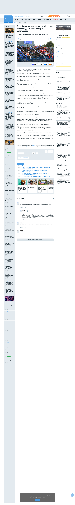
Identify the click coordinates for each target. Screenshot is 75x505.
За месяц (68, 37)
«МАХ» (33, 145)
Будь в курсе (9, 98)
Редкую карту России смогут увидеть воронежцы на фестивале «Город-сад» (9, 192)
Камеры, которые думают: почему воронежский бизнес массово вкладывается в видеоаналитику (9, 215)
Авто (7, 105)
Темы (61, 19)
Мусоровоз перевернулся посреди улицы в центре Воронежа (9, 276)
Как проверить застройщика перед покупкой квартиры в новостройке (9, 184)
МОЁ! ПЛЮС (55, 19)
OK (37, 500)
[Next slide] (54, 186)
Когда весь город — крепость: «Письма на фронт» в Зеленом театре (9, 291)
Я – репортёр (9, 152)
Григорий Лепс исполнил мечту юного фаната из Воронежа (9, 93)
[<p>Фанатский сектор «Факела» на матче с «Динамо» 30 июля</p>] (35, 51)
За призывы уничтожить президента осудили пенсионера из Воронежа (9, 176)
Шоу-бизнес (9, 91)
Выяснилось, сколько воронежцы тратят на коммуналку (9, 169)
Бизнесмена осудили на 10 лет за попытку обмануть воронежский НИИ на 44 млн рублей (9, 54)
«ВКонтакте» (29, 146)
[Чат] (72, 495)
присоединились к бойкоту (37, 137)
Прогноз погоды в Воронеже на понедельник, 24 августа (9, 344)
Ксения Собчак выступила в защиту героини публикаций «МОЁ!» (8, 200)
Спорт (15, 22)
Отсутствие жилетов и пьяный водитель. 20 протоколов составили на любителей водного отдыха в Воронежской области (9, 127)
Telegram (23, 146)
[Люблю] (26, 152)
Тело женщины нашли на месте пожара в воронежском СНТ (9, 223)
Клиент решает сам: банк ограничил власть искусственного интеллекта (9, 245)
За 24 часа (59, 37)
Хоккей (24, 22)
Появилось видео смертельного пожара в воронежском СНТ (9, 86)
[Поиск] (69, 20)
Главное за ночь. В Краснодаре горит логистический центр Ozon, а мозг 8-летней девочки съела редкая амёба (9, 315)
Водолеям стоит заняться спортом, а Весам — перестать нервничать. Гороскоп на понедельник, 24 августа (9, 336)
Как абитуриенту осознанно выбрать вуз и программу (9, 100)
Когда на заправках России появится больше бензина (9, 107)
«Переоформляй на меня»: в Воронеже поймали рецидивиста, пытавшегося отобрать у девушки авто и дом (9, 71)
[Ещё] (65, 20)
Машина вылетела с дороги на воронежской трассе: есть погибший (9, 237)
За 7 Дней (63, 37)
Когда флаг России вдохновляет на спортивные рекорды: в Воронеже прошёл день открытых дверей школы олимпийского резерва (9, 116)
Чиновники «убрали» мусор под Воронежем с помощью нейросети (9, 135)
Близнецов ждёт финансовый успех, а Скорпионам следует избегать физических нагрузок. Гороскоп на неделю (9, 305)
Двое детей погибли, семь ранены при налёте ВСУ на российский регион (9, 253)
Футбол (20, 22)
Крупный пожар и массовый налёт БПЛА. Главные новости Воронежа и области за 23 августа (9, 327)
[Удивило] (29, 152)
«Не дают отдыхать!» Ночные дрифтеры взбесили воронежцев (9, 283)
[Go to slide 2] (63, 30)
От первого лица (9, 41)
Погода (40, 19)
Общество (8, 133)
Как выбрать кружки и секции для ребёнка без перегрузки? (9, 148)
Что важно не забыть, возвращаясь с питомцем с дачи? (9, 36)
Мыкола (23, 210)
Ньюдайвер (22, 222)
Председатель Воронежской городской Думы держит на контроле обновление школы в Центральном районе (9, 45)
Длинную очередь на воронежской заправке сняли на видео (9, 207)
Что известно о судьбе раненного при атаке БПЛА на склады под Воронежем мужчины (9, 62)
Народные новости (26, 19)
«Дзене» (33, 146)
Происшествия (47, 19)
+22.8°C (37, 16)
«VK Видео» (46, 146)
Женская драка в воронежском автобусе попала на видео (9, 79)
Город (34, 19)
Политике (42, 496)
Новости (16, 19)
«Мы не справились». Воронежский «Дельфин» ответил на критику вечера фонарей (9, 359)
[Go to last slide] (17, 186)
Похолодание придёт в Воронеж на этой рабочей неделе (9, 260)
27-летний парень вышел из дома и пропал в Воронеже (9, 162)
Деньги (8, 242)
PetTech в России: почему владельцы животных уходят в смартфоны (8, 268)
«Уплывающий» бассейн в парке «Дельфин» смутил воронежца (9, 155)
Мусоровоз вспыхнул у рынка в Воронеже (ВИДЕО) (9, 351)
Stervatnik (22, 202)
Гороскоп (8, 301)
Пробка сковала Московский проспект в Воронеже (9, 230)
